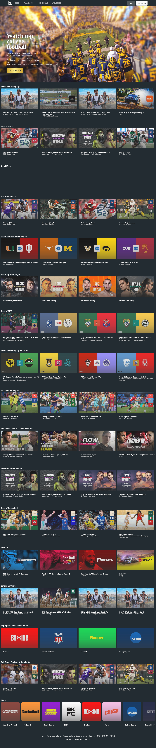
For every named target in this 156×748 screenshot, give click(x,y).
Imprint (91, 736)
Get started (142, 3)
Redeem (69, 739)
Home (16, 3)
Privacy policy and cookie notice (75, 736)
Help (42, 736)
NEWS (112, 736)
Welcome (56, 3)
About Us (78, 739)
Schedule (43, 3)
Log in (131, 3)
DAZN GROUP (102, 736)
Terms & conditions (54, 736)
